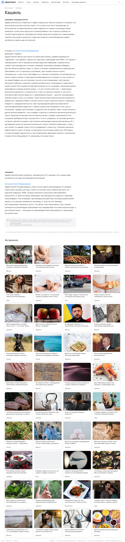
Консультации (9, 8)
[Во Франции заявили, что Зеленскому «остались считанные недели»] (77, 318)
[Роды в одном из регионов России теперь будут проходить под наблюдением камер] (48, 435)
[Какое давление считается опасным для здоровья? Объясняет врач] (77, 523)
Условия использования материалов (66, 540)
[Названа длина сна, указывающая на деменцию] (106, 259)
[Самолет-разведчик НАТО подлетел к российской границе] (77, 464)
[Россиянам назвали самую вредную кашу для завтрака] (18, 464)
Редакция (52, 540)
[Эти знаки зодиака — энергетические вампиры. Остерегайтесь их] (18, 288)
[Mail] (2, 2)
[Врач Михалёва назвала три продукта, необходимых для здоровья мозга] (106, 376)
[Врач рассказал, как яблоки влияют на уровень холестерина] (77, 259)
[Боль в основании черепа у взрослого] (77, 406)
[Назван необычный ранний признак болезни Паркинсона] (48, 494)
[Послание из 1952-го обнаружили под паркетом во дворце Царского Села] (48, 376)
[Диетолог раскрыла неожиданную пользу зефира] (77, 435)
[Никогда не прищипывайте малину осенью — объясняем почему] (18, 435)
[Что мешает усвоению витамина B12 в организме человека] (106, 464)
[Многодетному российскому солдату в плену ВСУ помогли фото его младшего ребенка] (18, 259)
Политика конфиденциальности (113, 540)
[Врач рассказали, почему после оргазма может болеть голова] (106, 435)
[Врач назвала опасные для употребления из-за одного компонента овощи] (18, 494)
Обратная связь (82, 540)
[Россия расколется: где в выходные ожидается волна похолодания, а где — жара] (18, 347)
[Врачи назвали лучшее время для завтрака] (106, 523)
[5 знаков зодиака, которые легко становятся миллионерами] (106, 406)
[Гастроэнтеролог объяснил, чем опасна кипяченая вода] (48, 406)
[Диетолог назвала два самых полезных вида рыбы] (77, 347)
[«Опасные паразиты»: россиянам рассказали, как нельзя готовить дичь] (18, 406)
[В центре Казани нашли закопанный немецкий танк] (106, 318)
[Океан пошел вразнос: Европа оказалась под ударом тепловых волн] (48, 347)
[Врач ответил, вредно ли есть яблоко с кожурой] (48, 318)
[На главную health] (10, 2)
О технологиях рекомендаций (95, 540)
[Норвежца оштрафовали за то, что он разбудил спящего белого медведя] (18, 523)
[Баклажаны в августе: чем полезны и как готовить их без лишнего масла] (77, 494)
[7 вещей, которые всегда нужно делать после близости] (48, 523)
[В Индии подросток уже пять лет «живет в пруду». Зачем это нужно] (48, 464)
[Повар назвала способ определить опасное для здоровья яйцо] (106, 288)
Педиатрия (18, 8)
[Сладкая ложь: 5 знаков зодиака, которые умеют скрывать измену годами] (106, 494)
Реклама (15, 540)
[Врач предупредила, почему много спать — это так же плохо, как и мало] (18, 318)
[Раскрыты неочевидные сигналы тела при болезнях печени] (48, 259)
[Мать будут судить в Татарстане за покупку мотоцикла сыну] (77, 288)
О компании (8, 540)
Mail (3, 540)
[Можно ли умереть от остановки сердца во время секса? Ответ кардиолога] (48, 288)
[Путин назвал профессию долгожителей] (106, 347)
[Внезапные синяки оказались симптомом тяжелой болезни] (18, 376)
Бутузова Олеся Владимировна (26, 51)
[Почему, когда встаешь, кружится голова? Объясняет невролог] (77, 376)
